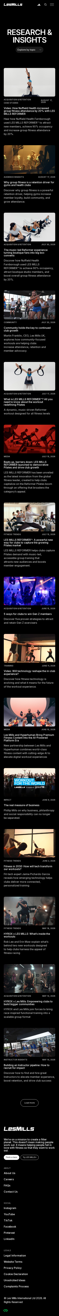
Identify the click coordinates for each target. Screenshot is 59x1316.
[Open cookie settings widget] (6, 1310)
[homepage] (19, 1129)
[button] (45, 4)
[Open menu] (52, 4)
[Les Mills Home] (13, 4)
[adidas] (39, 4)
